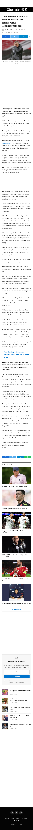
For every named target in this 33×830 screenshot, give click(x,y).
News (12, 818)
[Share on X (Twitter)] (14, 36)
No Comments (6, 32)
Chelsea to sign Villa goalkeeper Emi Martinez (14, 509)
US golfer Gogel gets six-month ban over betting (14, 486)
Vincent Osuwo (10, 29)
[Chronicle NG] (17, 9)
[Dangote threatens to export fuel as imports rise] (5, 726)
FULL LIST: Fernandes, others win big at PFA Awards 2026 (14, 556)
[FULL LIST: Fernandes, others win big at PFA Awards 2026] (16, 544)
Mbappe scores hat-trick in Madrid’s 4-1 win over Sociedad (15, 532)
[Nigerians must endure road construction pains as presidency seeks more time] (5, 701)
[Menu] (3, 10)
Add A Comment (16, 609)
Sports (18, 818)
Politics (6, 818)
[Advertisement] (16, 86)
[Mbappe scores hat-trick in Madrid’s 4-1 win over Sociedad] (16, 520)
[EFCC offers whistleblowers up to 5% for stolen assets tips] (5, 718)
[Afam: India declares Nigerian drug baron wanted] (5, 709)
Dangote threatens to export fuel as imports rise (20, 725)
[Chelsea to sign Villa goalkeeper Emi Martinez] (16, 498)
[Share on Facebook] (6, 36)
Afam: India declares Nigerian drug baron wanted (20, 708)
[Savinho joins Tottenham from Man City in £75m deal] (16, 592)
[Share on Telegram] (23, 36)
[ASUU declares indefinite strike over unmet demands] (5, 692)
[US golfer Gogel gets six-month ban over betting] (16, 475)
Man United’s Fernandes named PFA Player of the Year (15, 580)
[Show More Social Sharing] (29, 36)
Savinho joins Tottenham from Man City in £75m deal (16, 603)
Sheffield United (6, 143)
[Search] (30, 10)
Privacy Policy (14, 682)
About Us (16, 820)
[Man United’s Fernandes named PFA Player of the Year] (16, 568)
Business (25, 818)
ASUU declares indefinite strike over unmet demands (20, 691)
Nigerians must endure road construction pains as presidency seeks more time (19, 699)
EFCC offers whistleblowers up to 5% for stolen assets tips (20, 716)
